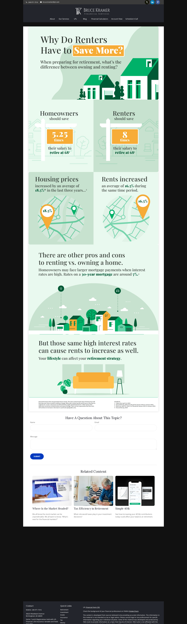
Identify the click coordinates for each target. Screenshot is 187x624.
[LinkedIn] (152, 2)
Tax (61, 620)
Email (97, 422)
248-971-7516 (33, 2)
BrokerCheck (133, 611)
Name (32, 422)
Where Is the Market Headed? (50, 508)
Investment (64, 612)
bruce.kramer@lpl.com (51, 2)
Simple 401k (122, 508)
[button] (52, 19)
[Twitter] (147, 2)
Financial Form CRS (93, 607)
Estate (62, 615)
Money (62, 623)
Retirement (64, 610)
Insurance (64, 617)
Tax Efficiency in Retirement (91, 508)
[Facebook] (158, 2)
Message (33, 436)
